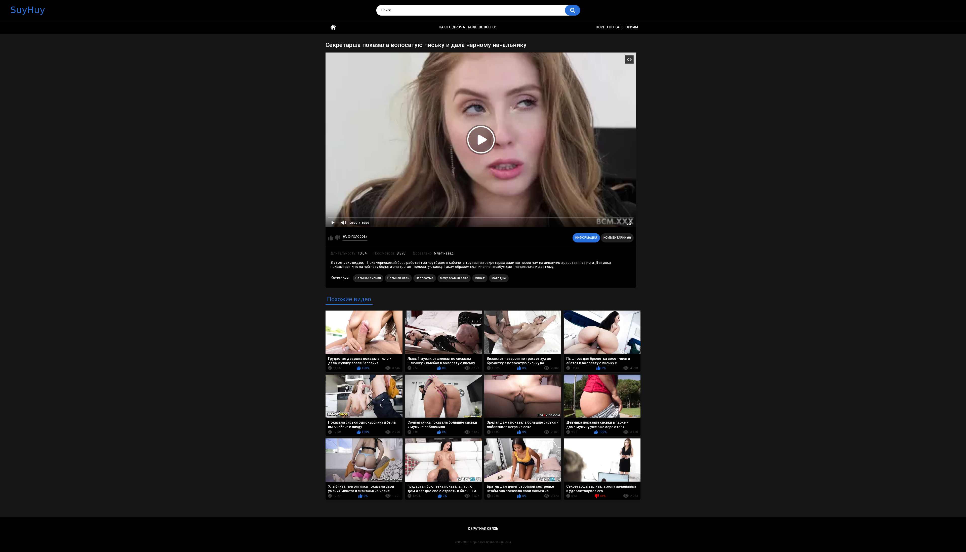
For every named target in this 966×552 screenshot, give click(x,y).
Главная (333, 27)
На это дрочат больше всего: (467, 27)
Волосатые (424, 278)
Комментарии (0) (617, 237)
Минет (480, 278)
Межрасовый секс (454, 278)
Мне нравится (330, 237)
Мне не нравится (337, 237)
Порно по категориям (617, 27)
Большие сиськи (368, 278)
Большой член (398, 278)
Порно (474, 542)
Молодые (499, 278)
